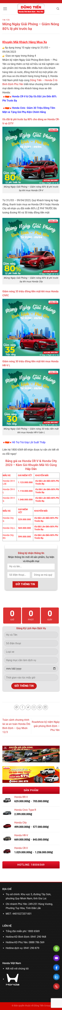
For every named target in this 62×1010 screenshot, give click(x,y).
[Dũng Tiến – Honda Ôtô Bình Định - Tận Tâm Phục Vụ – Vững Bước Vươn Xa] (31, 9)
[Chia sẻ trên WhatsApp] (16, 707)
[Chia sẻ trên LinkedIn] (45, 707)
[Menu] (5, 8)
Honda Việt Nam (11, 963)
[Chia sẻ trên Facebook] (22, 707)
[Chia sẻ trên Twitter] (28, 707)
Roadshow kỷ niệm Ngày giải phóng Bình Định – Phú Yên (46, 726)
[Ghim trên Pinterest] (39, 707)
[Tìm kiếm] (58, 9)
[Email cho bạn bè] (34, 707)
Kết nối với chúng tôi (17, 968)
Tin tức (6, 20)
